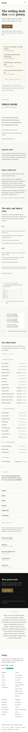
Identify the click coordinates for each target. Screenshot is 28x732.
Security (12, 727)
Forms (3, 682)
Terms (3, 727)
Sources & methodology (20, 709)
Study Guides (5, 707)
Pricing (16, 712)
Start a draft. (7, 26)
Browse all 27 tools (7, 353)
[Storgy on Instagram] (4, 665)
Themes (3, 680)
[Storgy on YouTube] (12, 665)
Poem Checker (18, 677)
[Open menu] (25, 2)
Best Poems (4, 702)
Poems (3, 677)
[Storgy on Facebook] (2, 665)
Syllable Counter (19, 691)
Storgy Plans (18, 714)
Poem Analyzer (18, 675)
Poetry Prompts (18, 688)
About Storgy (18, 702)
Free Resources (18, 716)
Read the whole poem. (8, 138)
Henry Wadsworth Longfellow (9, 106)
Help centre (17, 704)
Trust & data (17, 727)
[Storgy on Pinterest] (7, 665)
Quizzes (3, 714)
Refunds (23, 727)
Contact (17, 707)
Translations (4, 712)
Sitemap (17, 729)
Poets (3, 675)
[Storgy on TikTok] (9, 665)
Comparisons (5, 687)
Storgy (4, 2)
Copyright (4, 729)
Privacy (7, 727)
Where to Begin (5, 709)
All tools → (17, 696)
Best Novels (4, 704)
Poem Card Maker (19, 693)
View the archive (6, 522)
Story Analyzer (18, 682)
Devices (3, 684)
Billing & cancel (10, 729)
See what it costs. (7, 272)
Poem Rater (17, 680)
